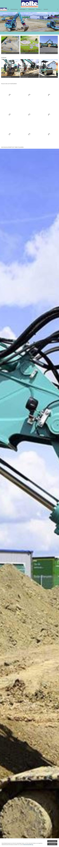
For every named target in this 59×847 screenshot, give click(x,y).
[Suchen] (57, 9)
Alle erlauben (52, 844)
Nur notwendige (52, 841)
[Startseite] (8, 9)
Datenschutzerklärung (28, 844)
